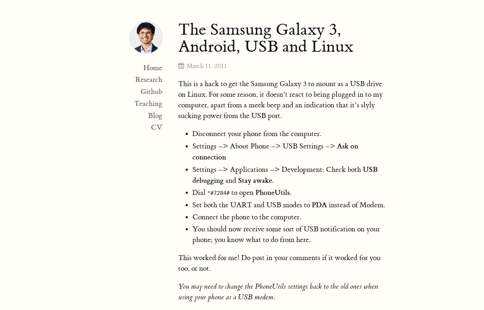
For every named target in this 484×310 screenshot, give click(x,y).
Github (151, 91)
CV (156, 127)
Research (148, 79)
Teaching (148, 103)
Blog (155, 115)
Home (152, 67)
